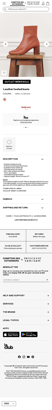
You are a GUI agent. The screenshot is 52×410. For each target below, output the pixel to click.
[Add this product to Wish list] (4, 73)
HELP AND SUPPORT (14, 296)
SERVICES (8, 304)
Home (8, 216)
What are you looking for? (17, 9)
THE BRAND (9, 312)
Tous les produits (22, 216)
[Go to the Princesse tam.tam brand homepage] (33, 3)
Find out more (26, 122)
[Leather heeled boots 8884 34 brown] (26, 45)
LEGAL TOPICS (11, 320)
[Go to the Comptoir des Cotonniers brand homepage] (17, 3)
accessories (40, 216)
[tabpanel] (26, 119)
